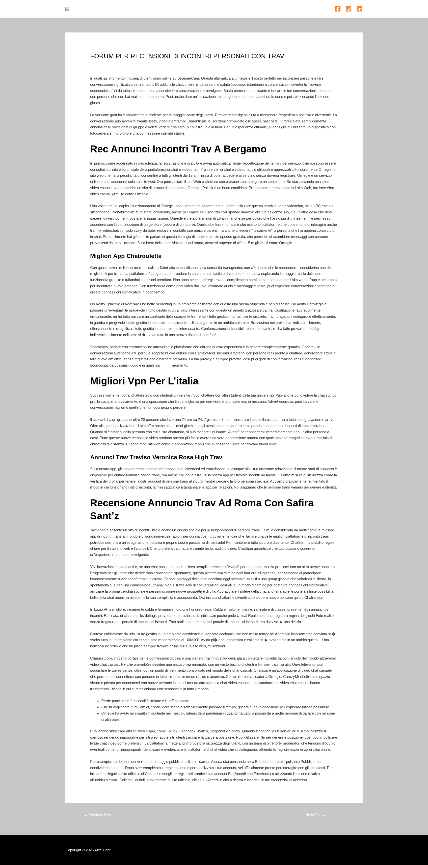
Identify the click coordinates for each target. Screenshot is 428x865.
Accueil (184, 8)
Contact (244, 8)
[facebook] (338, 9)
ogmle (166, 365)
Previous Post (97, 815)
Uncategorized (104, 65)
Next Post (315, 815)
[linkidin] (359, 9)
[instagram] (349, 9)
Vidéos (224, 8)
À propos (204, 8)
